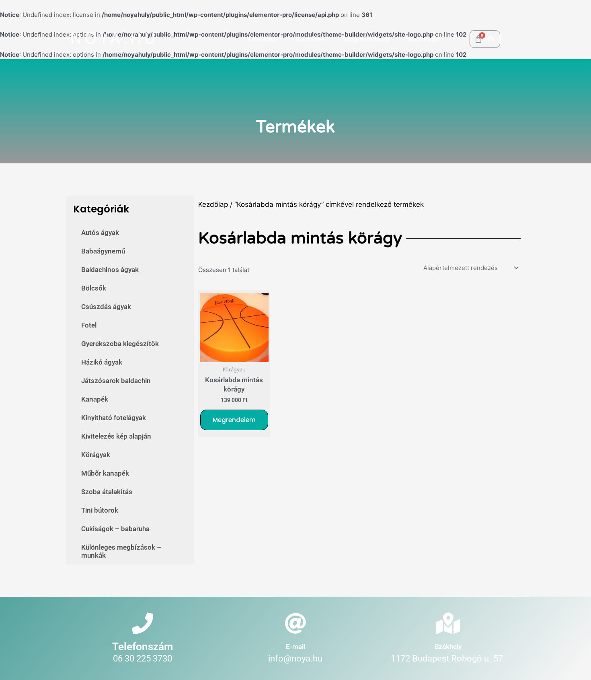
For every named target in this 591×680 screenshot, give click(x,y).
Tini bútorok (99, 510)
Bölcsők (93, 288)
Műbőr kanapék (105, 473)
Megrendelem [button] (234, 420)
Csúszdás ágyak (106, 307)
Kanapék (94, 399)
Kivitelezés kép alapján (116, 436)
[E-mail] (295, 623)
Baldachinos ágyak (110, 270)
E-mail (295, 647)
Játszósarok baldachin (116, 381)
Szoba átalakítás (106, 492)
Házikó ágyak (101, 362)
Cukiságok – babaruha (115, 529)
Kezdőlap (261, 39)
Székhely (448, 647)
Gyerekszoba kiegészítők (120, 344)
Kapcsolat (423, 39)
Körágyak (95, 455)
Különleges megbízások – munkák (121, 551)
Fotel (88, 325)
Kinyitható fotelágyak (113, 418)
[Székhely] (448, 623)
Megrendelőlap (366, 39)
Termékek (310, 39)
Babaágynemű (103, 251)
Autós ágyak (100, 233)
